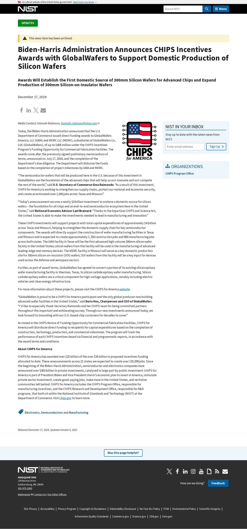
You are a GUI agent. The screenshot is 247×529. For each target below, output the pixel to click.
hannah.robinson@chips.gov (79, 123)
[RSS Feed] (217, 471)
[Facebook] (21, 110)
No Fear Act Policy (150, 509)
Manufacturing (78, 413)
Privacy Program (67, 509)
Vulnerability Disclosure (123, 509)
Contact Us (40, 494)
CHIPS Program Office (179, 173)
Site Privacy (30, 509)
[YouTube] (201, 471)
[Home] (28, 8)
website (124, 289)
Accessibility (47, 509)
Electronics (32, 413)
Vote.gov (167, 516)
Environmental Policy (184, 509)
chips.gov (65, 398)
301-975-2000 (25, 488)
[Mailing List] (225, 471)
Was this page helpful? (123, 453)
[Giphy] (209, 471)
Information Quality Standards (92, 516)
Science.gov (139, 516)
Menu (223, 9)
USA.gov (154, 516)
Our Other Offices (57, 494)
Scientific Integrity (209, 509)
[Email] (43, 110)
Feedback (218, 483)
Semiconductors (52, 413)
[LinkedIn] (185, 471)
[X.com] (36, 110)
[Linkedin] (28, 110)
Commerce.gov (120, 516)
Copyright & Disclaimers (93, 509)
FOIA (166, 509)
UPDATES (28, 23)
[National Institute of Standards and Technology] (44, 469)
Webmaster (24, 494)
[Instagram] (193, 471)
